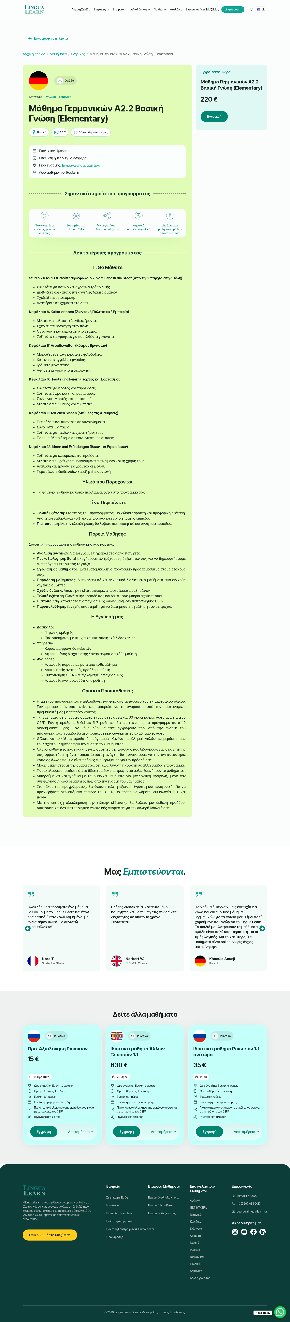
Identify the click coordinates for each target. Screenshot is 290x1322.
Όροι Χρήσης (114, 1237)
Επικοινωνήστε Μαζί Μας (202, 9)
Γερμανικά (197, 1256)
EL (263, 9)
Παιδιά (158, 9)
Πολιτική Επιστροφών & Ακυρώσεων (124, 1229)
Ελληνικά (196, 1228)
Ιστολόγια (176, 9)
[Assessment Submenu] (149, 9)
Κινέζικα (195, 1221)
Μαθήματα (58, 54)
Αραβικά (195, 1235)
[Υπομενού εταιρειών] (126, 9)
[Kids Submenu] (165, 9)
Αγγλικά (195, 1200)
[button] (28, 928)
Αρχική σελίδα (34, 54)
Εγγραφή (214, 116)
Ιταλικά (194, 1242)
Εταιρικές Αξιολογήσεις (163, 1197)
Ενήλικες (100, 9)
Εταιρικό (118, 9)
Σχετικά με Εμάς (117, 1197)
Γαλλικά (195, 1263)
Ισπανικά (195, 1214)
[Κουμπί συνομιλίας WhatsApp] (280, 1312)
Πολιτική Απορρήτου (119, 1221)
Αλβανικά (196, 1270)
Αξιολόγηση (139, 9)
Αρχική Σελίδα (81, 9)
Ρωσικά (195, 1249)
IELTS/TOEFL (198, 1207)
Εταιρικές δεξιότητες (162, 1213)
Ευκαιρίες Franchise (119, 1213)
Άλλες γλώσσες (200, 1278)
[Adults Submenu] (108, 9)
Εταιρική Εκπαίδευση (161, 1205)
